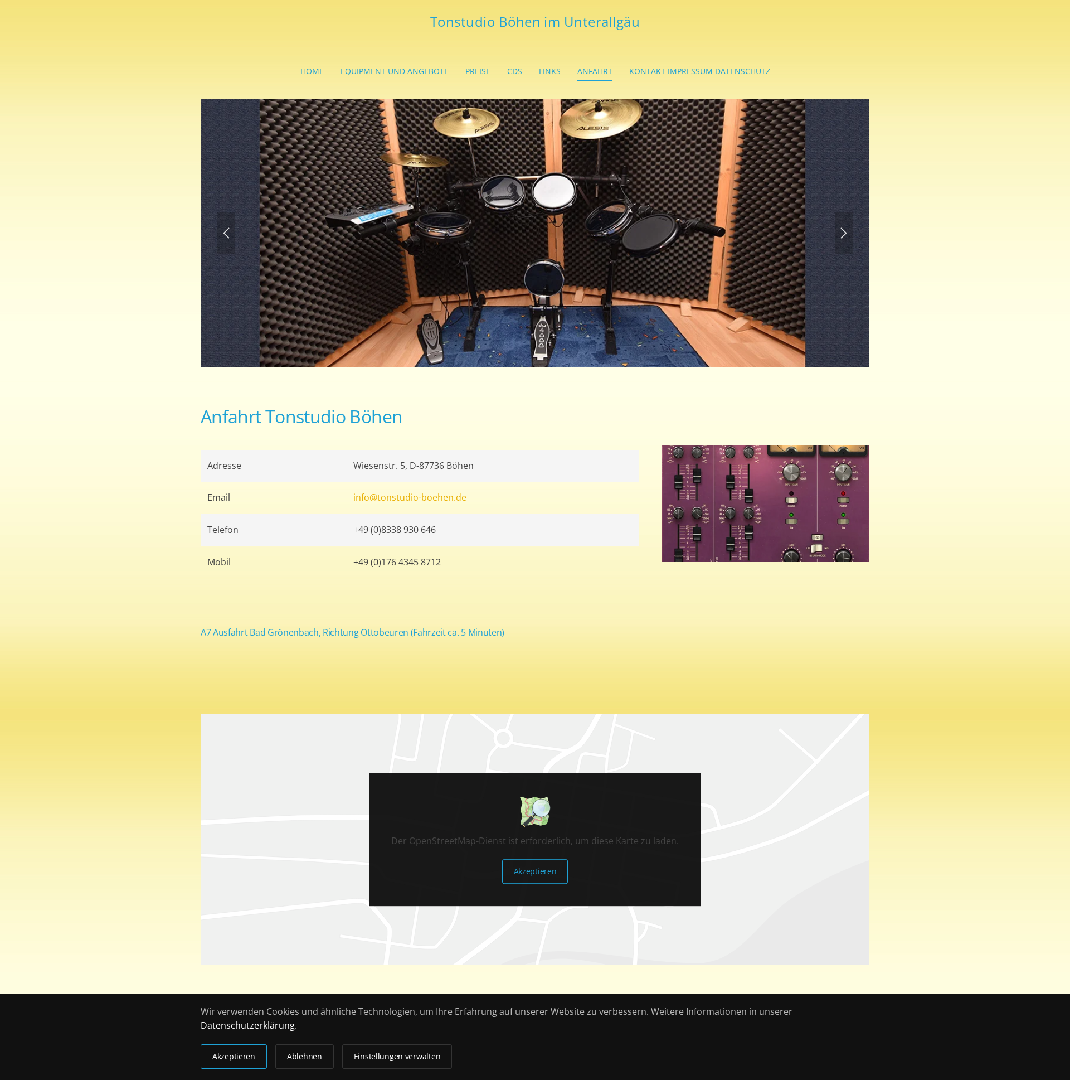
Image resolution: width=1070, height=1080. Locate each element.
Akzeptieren (535, 871)
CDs (514, 71)
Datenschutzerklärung (248, 1025)
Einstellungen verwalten (397, 1056)
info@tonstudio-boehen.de (409, 497)
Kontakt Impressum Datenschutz (699, 71)
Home (312, 71)
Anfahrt (594, 71)
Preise (477, 71)
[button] (226, 233)
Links (550, 71)
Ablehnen (304, 1056)
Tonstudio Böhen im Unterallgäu (535, 21)
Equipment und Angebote (395, 71)
